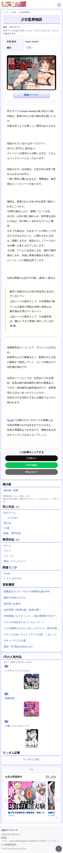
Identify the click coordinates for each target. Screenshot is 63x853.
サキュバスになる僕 (15, 640)
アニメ (7, 551)
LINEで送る (31, 465)
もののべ (11, 815)
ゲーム (7, 545)
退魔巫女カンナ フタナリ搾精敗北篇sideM (26, 591)
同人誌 (7, 523)
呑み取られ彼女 (12, 603)
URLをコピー (31, 472)
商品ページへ (31, 94)
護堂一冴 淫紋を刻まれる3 (18, 646)
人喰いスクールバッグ (17, 726)
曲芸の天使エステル (15, 597)
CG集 (7, 528)
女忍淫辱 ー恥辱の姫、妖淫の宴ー (22, 609)
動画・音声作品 (12, 533)
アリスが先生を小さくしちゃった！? (24, 622)
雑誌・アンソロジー (15, 561)
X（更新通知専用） (9, 844)
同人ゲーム (10, 512)
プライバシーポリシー (10, 834)
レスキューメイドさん (17, 670)
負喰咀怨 (10, 698)
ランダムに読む (31, 759)
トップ (5, 12)
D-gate (7, 573)
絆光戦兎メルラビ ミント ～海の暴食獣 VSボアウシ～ (32, 616)
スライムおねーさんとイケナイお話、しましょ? (30, 634)
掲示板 (4, 838)
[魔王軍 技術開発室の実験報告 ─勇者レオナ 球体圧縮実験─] (27, 796)
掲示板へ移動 (11, 490)
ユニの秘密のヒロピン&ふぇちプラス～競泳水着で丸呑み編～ (32, 628)
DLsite (10, 420)
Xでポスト (31, 458)
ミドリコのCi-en (12, 578)
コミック (8, 556)
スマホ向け (12, 518)
